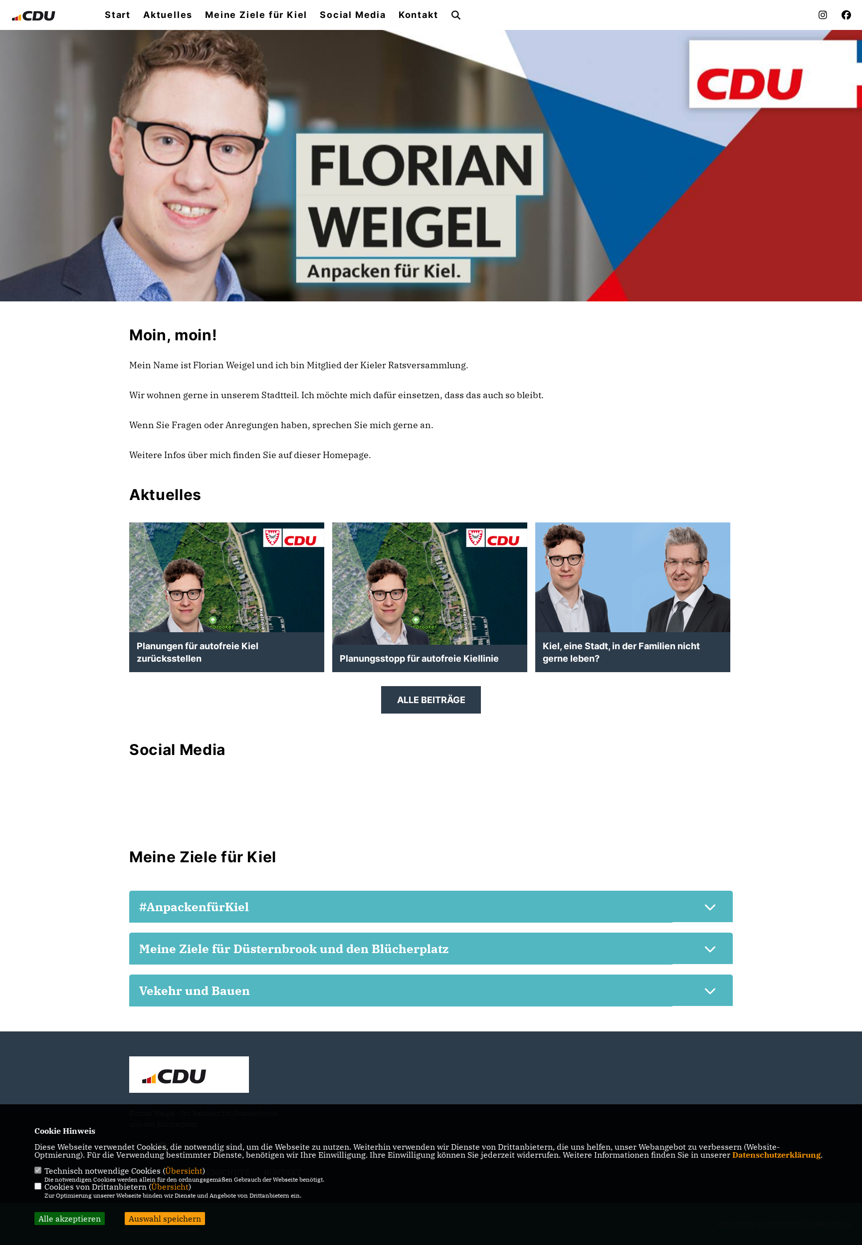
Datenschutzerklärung (776, 1155)
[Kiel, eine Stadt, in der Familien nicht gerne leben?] (632, 577)
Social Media (353, 14)
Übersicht (184, 1171)
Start (118, 14)
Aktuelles (168, 14)
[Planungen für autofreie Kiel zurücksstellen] (226, 620)
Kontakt (418, 14)
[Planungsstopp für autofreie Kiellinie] (429, 620)
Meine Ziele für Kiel (256, 14)
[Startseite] (189, 1075)
